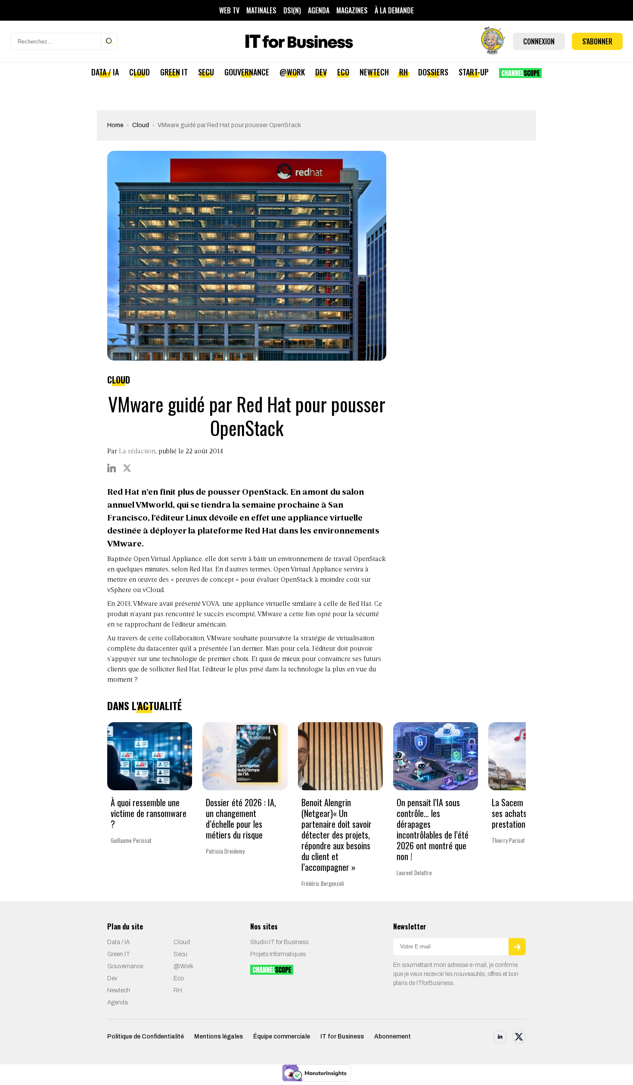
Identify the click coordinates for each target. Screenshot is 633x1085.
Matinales (261, 10)
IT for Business (342, 1036)
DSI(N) (292, 10)
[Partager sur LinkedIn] (111, 468)
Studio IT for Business (279, 942)
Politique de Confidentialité (145, 1036)
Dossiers (433, 72)
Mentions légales (218, 1036)
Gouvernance (246, 72)
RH (403, 72)
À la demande (394, 10)
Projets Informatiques (278, 954)
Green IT (174, 72)
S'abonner (597, 41)
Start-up (474, 72)
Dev (321, 72)
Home (115, 125)
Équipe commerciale (281, 1036)
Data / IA (105, 72)
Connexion (539, 41)
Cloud (139, 72)
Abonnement (392, 1036)
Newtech (374, 72)
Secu (206, 72)
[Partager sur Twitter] (127, 468)
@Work (292, 72)
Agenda (318, 10)
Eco (343, 72)
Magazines (352, 10)
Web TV (229, 10)
